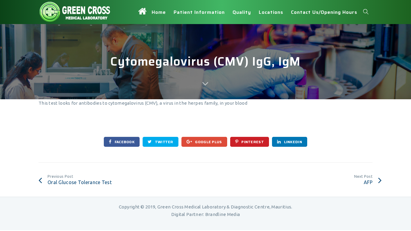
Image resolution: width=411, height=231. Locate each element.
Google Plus (208, 142)
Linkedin (292, 142)
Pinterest (252, 142)
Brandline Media (222, 214)
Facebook (123, 142)
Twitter (163, 142)
